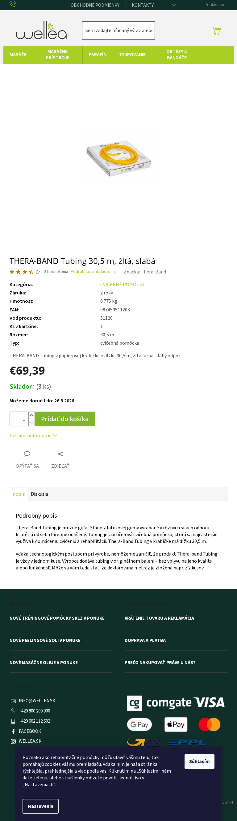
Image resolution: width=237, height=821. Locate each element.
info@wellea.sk (37, 701)
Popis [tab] (19, 494)
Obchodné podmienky (95, 5)
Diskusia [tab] (39, 494)
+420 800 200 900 (34, 711)
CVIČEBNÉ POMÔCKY (122, 284)
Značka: (145, 272)
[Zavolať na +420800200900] (17, 4)
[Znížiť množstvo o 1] (31, 422)
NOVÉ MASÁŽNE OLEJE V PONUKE (44, 663)
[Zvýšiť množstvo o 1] (31, 415)
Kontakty (143, 5)
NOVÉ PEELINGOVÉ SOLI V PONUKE (45, 641)
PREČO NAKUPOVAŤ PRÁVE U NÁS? (160, 663)
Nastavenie (40, 806)
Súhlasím (199, 761)
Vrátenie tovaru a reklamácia (159, 618)
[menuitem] (18, 55)
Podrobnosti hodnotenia (93, 272)
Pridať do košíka (65, 419)
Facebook (30, 731)
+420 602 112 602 (34, 721)
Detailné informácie (31, 435)
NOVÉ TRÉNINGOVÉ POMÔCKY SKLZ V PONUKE (57, 618)
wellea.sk (30, 741)
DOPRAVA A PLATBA (145, 641)
